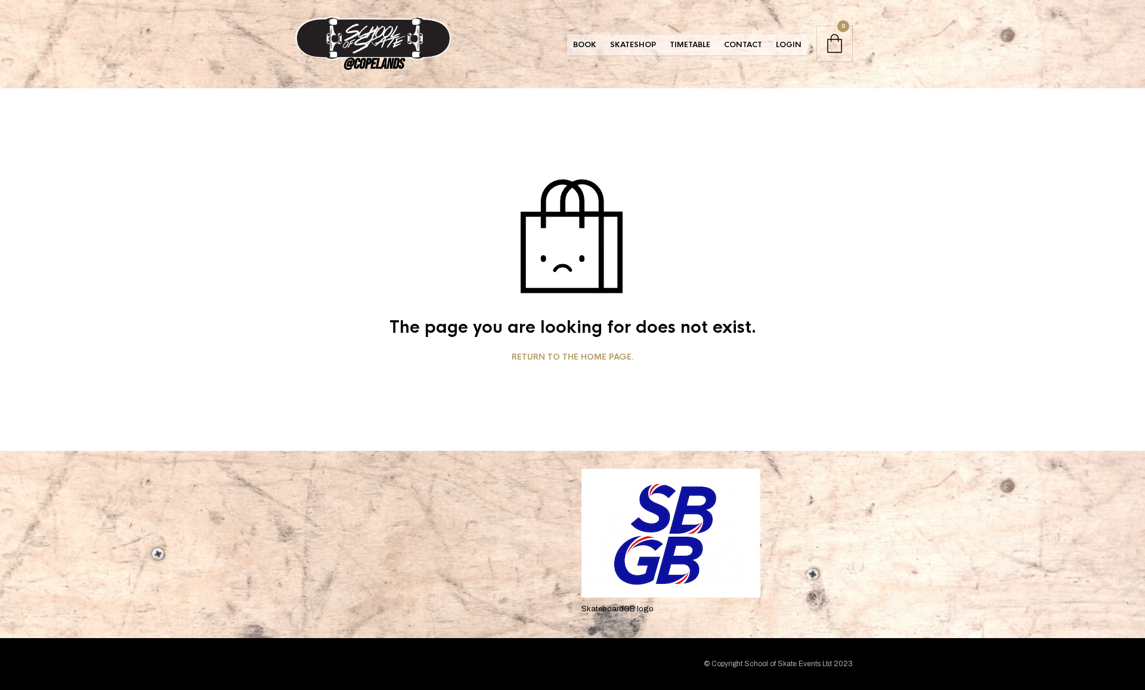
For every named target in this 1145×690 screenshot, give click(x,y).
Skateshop (633, 44)
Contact (743, 44)
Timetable (690, 44)
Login (789, 44)
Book (584, 44)
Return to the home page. (573, 357)
